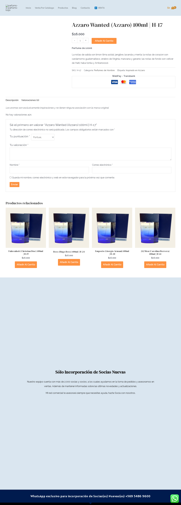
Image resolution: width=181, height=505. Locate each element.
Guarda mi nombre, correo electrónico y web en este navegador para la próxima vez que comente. (63, 177)
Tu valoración (19, 144)
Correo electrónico (102, 165)
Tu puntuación (20, 136)
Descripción (12, 100)
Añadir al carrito (104, 40)
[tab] (12, 100)
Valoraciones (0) (30, 100)
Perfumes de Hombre (104, 70)
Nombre (15, 165)
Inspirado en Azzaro (135, 70)
